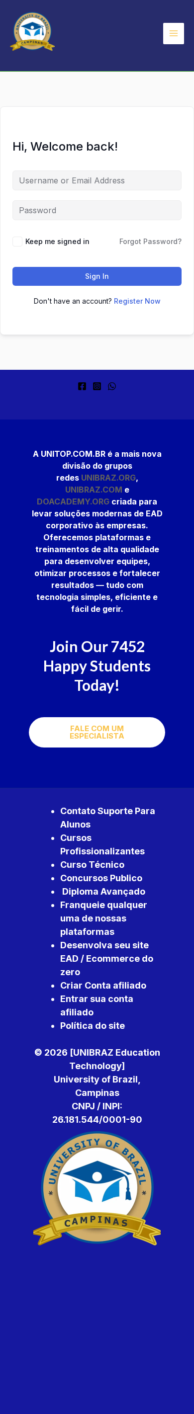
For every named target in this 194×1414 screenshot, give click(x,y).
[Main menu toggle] (173, 33)
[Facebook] (82, 386)
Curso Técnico (92, 864)
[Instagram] (97, 386)
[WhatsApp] (111, 386)
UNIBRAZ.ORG (108, 478)
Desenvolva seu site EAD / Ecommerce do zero (106, 958)
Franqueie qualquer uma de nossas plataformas (103, 918)
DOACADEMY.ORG (73, 501)
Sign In (97, 276)
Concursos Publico (101, 878)
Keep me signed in (57, 241)
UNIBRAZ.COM (93, 490)
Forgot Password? (150, 241)
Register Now (137, 301)
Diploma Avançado (103, 891)
